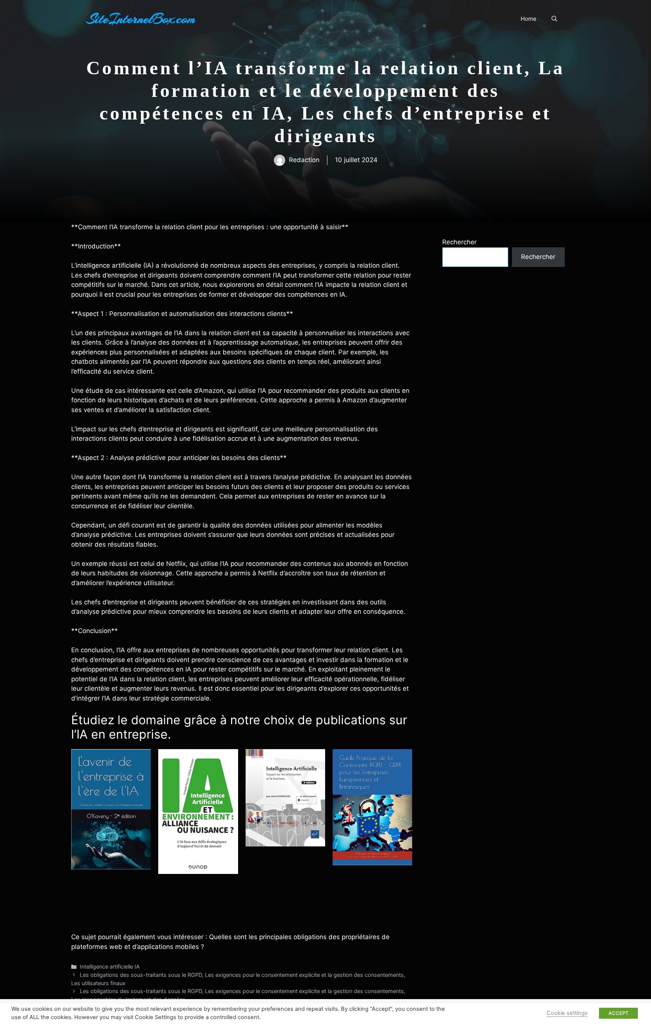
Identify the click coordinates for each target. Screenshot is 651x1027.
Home (528, 18)
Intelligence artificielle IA (110, 966)
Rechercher (459, 242)
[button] (554, 19)
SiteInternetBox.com (141, 18)
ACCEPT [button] (618, 1013)
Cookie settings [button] (567, 1013)
